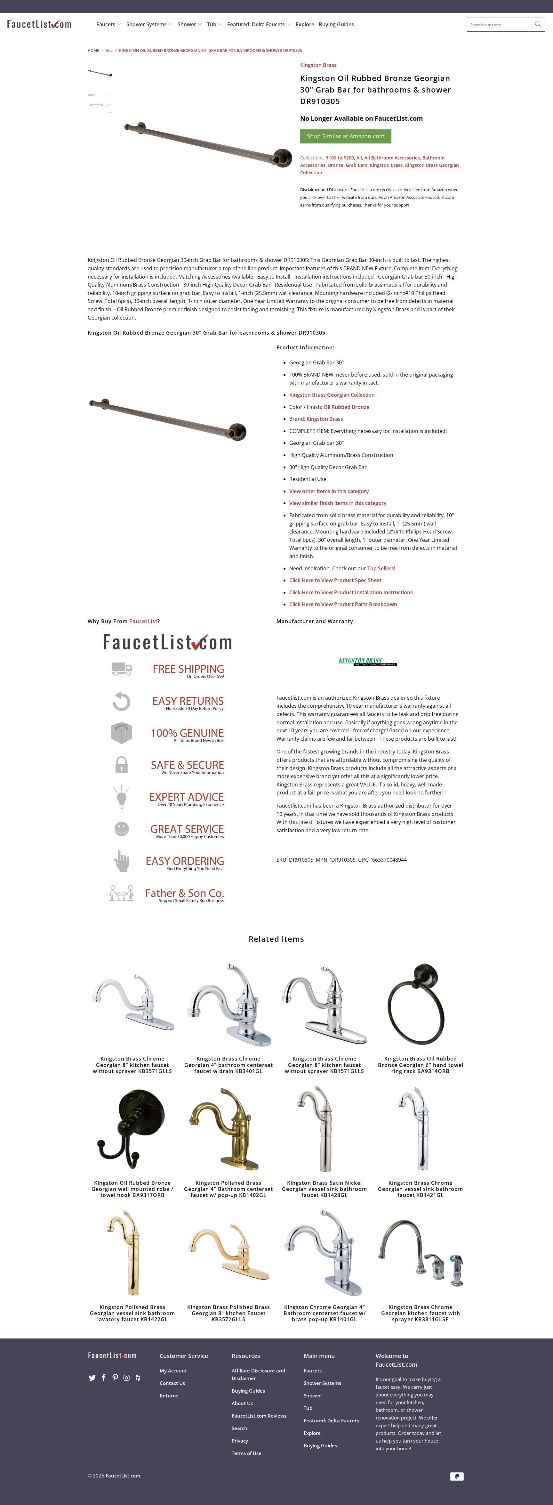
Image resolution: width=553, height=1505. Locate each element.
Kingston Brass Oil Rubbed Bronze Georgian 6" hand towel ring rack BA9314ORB (420, 1004)
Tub (212, 24)
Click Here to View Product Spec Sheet (335, 580)
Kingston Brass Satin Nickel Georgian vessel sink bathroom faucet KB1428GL (324, 1129)
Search (239, 1428)
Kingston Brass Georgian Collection (332, 394)
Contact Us (172, 1383)
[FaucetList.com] (47, 25)
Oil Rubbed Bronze (346, 407)
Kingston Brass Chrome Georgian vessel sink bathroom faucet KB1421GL (420, 1129)
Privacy (240, 1440)
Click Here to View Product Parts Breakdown (343, 604)
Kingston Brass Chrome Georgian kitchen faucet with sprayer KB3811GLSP (420, 1253)
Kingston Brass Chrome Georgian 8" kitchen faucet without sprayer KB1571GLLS (324, 1004)
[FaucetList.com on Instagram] (127, 1378)
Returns (169, 1395)
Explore (305, 24)
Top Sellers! (381, 568)
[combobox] (506, 25)
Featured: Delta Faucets (256, 24)
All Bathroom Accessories (392, 158)
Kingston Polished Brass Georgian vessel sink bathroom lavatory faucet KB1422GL (132, 1253)
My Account (173, 1370)
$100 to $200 (340, 158)
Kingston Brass (318, 65)
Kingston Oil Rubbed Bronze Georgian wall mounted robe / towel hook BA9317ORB (132, 1129)
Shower (187, 24)
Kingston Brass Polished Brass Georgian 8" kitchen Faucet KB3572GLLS (228, 1253)
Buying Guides (336, 24)
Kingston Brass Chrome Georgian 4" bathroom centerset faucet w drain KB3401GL (228, 1004)
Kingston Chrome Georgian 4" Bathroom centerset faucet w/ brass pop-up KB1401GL (324, 1253)
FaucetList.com (123, 1475)
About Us (242, 1403)
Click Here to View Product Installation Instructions (351, 592)
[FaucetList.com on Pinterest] (115, 1378)
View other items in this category (329, 491)
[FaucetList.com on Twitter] (92, 1378)
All (359, 158)
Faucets (105, 24)
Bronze (335, 165)
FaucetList (143, 621)
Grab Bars (356, 165)
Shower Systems (147, 24)
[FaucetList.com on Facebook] (104, 1378)
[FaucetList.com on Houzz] (138, 1378)
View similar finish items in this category (338, 503)
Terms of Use (246, 1453)
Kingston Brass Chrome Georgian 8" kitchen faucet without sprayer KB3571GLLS (132, 1004)
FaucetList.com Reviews (259, 1415)
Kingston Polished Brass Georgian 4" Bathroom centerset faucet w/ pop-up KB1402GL (228, 1129)
